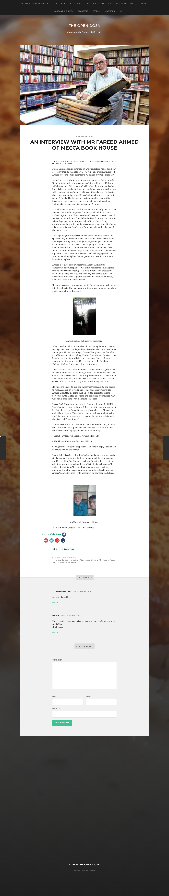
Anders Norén (89, 870)
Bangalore (85, 560)
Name (55, 696)
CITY (79, 4)
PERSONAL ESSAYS (124, 4)
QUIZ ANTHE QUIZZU (63, 11)
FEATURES (143, 4)
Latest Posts (69, 549)
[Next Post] (166, 448)
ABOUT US (110, 11)
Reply (55, 602)
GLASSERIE (83, 11)
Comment (57, 660)
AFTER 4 (96, 11)
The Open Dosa (84, 25)
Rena (55, 615)
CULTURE (90, 4)
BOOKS (58, 557)
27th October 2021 (70, 616)
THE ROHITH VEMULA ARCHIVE (35, 4)
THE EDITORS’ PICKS (63, 4)
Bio (57, 549)
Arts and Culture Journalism (66, 560)
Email (89, 696)
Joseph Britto (61, 591)
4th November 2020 (82, 591)
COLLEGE (105, 4)
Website (56, 709)
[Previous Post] (3, 448)
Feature (103, 560)
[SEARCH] (121, 11)
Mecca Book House (68, 562)
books (95, 560)
